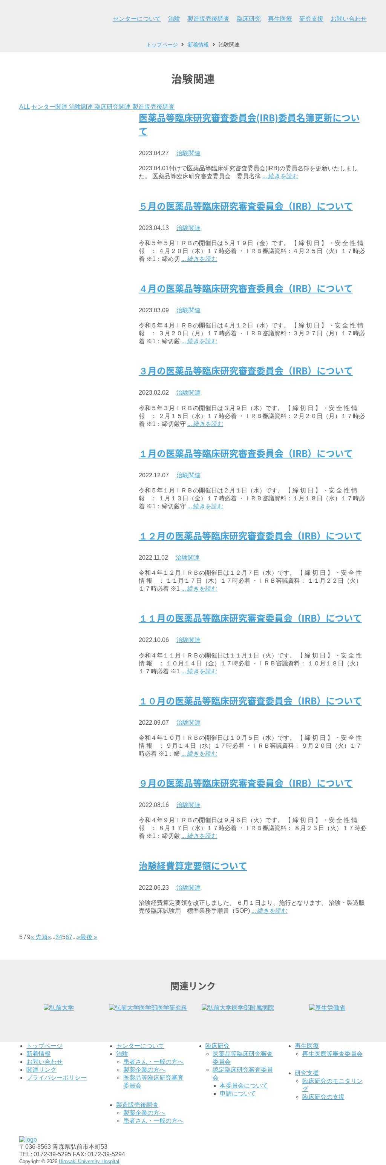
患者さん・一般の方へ (153, 1062)
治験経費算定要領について (193, 865)
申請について (238, 1093)
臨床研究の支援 (323, 1097)
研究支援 (311, 18)
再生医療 (280, 18)
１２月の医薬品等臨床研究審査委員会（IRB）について (250, 535)
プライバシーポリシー (56, 1077)
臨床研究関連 (113, 106)
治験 (174, 18)
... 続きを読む (280, 176)
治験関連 (82, 106)
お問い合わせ (349, 18)
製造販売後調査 (208, 18)
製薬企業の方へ (144, 1069)
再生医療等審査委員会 (332, 1054)
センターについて (137, 18)
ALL (24, 106)
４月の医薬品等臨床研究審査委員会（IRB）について (246, 288)
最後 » (88, 937)
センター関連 (50, 106)
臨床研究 (249, 18)
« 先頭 (39, 937)
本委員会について (244, 1085)
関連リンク (41, 1069)
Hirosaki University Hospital (89, 1161)
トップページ (44, 1046)
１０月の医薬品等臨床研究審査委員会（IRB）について (250, 700)
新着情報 (38, 1054)
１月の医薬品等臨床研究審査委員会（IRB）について (246, 453)
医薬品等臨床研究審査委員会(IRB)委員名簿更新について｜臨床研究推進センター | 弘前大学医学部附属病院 (49, 19)
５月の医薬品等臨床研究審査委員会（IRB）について (246, 206)
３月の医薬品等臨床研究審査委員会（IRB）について (246, 370)
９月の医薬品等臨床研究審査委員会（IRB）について (246, 783)
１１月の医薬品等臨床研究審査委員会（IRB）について (250, 618)
